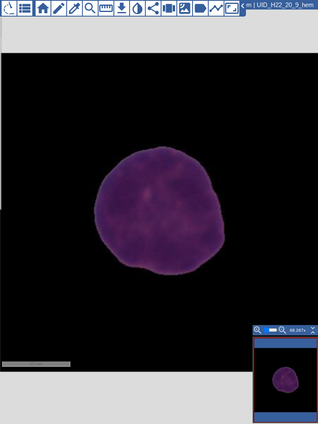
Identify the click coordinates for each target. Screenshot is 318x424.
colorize (74, 8)
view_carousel (168, 8)
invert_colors (137, 8)
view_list (24, 8)
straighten (106, 8)
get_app (121, 8)
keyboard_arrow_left (243, 6)
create (58, 8)
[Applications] (9, 8)
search (90, 8)
